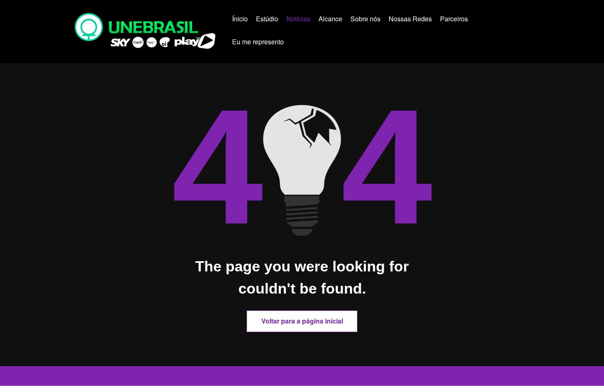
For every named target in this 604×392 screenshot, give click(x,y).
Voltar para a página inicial (302, 321)
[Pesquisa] (305, 43)
